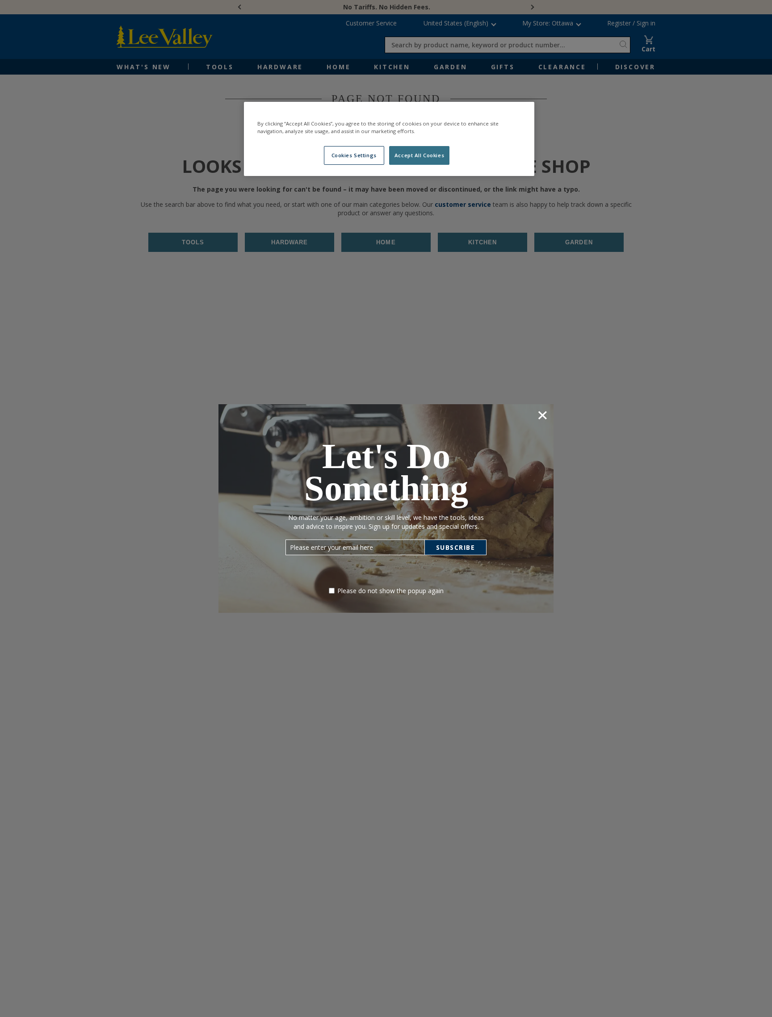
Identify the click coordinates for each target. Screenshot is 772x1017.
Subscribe (455, 547)
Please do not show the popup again (390, 590)
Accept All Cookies (419, 155)
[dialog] (386, 508)
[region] (389, 139)
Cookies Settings (354, 155)
